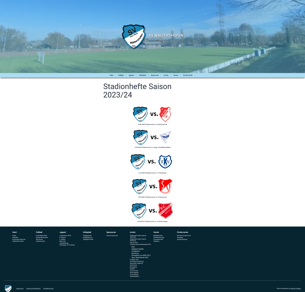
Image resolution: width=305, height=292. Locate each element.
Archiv (166, 75)
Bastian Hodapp (296, 288)
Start (111, 75)
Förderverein (187, 75)
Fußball (121, 75)
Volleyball (142, 75)
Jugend (131, 75)
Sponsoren (155, 75)
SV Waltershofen (166, 35)
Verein (175, 75)
